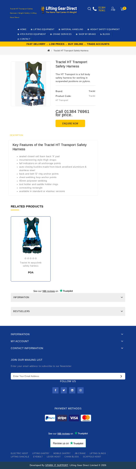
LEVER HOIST (54, 457)
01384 (101, 7)
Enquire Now (70, 123)
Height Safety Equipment (105, 29)
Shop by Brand (87, 34)
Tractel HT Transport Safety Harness (71, 50)
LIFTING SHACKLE (20, 457)
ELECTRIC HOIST (19, 453)
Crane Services (62, 34)
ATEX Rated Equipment (33, 34)
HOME (23, 29)
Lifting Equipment (43, 29)
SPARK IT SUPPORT (56, 465)
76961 (101, 10)
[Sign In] (113, 9)
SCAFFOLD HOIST (92, 457)
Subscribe (122, 376)
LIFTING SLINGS (98, 453)
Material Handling (72, 29)
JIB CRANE (80, 453)
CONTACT (25, 39)
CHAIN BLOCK (72, 457)
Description (16, 135)
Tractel (92, 91)
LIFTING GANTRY (40, 453)
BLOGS (106, 34)
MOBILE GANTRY (61, 453)
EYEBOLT (38, 457)
